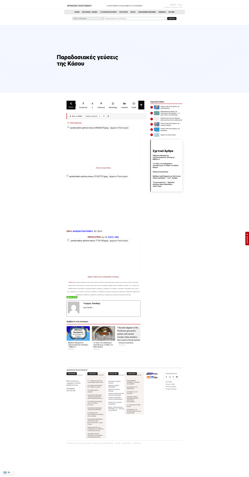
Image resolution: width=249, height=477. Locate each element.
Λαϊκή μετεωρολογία (160, 172)
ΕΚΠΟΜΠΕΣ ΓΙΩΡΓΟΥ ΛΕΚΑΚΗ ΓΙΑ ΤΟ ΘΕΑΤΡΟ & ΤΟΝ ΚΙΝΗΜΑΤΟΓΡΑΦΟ (95, 435)
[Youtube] (177, 377)
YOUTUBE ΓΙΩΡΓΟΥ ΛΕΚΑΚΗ (93, 391)
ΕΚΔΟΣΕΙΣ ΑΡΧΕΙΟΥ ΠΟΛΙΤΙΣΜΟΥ (113, 386)
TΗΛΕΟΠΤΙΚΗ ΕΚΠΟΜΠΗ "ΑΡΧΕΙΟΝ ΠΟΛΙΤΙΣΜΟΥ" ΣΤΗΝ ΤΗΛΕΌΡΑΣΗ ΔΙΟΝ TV (95, 396)
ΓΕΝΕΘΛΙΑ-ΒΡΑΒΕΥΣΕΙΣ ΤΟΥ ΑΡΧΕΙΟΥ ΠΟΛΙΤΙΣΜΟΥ (116, 394)
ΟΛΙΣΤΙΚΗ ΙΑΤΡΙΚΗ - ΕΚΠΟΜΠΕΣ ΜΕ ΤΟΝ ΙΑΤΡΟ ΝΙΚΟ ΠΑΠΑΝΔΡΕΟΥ (132, 399)
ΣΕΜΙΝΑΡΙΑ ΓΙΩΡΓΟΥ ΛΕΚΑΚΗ (114, 390)
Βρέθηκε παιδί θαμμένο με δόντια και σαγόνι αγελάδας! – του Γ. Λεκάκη (167, 177)
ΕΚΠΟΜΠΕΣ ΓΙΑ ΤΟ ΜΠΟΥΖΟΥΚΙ (132, 387)
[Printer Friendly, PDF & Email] (72, 298)
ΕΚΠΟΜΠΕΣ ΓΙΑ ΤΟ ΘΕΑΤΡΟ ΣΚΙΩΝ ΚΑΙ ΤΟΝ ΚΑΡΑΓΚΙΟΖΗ (134, 411)
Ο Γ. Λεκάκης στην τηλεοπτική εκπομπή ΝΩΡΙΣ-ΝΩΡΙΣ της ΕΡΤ (95, 381)
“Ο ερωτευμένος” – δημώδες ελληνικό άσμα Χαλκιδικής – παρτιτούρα (164, 184)
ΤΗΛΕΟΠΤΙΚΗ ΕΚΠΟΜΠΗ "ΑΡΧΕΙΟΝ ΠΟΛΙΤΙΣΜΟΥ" (94, 408)
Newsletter (247, 238)
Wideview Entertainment (107, 443)
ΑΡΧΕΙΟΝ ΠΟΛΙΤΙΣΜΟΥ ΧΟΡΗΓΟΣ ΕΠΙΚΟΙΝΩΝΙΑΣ (115, 398)
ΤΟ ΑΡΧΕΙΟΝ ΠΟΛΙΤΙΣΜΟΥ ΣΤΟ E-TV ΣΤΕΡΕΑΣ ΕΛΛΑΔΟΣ (94, 403)
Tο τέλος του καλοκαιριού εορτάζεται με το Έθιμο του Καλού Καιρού (165, 165)
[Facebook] (166, 377)
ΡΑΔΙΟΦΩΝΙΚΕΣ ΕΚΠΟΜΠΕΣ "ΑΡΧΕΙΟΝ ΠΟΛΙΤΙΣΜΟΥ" (133, 382)
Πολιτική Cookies (170, 384)
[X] (173, 377)
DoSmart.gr (90, 443)
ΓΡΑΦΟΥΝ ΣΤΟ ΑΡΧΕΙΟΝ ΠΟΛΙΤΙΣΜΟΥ (115, 403)
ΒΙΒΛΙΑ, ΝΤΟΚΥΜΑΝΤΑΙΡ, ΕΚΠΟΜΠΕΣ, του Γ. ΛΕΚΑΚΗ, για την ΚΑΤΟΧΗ (116, 408)
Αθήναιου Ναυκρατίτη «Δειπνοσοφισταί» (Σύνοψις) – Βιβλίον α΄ (164, 157)
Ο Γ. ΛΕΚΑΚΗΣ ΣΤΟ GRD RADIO (133, 405)
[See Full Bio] (93, 307)
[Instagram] (170, 377)
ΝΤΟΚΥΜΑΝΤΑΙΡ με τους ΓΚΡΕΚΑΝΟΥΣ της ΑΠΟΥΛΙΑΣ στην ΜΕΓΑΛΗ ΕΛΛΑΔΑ (95, 428)
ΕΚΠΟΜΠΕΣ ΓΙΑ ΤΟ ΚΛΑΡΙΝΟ (132, 392)
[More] (141, 105)
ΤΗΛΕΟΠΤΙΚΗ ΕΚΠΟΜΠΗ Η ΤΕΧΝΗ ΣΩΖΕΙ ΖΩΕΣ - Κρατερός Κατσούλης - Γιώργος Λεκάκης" (95, 421)
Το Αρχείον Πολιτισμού (171, 389)
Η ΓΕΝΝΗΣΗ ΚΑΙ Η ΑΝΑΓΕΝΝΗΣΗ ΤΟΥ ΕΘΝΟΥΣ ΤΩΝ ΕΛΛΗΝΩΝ (95, 414)
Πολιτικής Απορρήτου (171, 386)
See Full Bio (87, 308)
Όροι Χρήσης (169, 381)
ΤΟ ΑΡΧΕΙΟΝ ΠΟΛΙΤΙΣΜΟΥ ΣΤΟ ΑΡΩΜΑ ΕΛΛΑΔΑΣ (94, 386)
